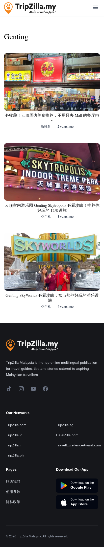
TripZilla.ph (15, 455)
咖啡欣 (45, 126)
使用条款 (13, 492)
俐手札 (45, 216)
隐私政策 (13, 502)
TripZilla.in (14, 445)
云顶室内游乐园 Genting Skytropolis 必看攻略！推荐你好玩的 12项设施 (52, 208)
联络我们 (13, 482)
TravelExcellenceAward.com (78, 445)
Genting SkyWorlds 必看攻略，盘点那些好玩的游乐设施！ (52, 298)
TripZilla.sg (64, 425)
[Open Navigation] (95, 8)
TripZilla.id (14, 435)
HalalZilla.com (67, 435)
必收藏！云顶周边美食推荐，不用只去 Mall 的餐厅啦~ (52, 118)
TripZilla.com (16, 425)
